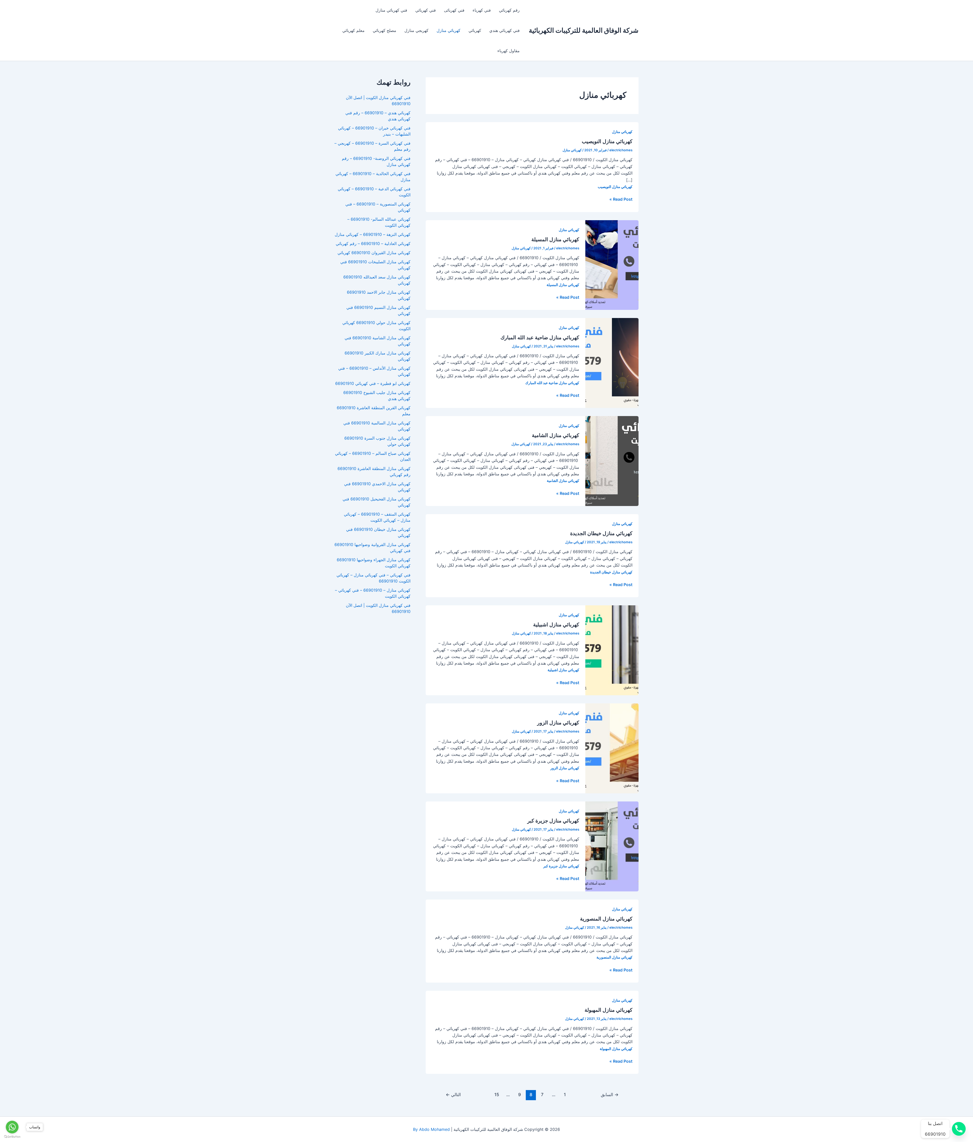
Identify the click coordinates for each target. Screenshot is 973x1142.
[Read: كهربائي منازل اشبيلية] (612, 649)
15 (496, 1094)
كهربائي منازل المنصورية (606, 919)
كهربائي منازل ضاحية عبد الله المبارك (539, 337)
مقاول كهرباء (508, 50)
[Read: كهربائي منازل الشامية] (612, 460)
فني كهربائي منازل (391, 10)
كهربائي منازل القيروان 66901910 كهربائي (374, 252)
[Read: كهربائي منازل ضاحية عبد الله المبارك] (612, 362)
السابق (610, 1094)
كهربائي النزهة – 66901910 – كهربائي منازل (372, 234)
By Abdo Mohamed (431, 1129)
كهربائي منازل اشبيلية (556, 625)
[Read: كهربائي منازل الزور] (612, 748)
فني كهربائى (454, 10)
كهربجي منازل (416, 30)
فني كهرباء (482, 10)
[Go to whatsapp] (12, 1127)
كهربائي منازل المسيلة (555, 239)
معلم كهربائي (353, 30)
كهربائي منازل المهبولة (608, 1010)
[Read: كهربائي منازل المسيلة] (612, 264)
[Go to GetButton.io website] (12, 1136)
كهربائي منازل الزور (558, 723)
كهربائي (475, 30)
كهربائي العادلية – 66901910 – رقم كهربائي (373, 243)
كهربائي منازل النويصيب (607, 141)
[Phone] (959, 1129)
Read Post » (620, 199)
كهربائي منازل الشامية (555, 435)
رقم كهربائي (509, 10)
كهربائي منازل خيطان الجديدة (601, 533)
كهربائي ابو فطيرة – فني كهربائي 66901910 (372, 383)
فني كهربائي (425, 10)
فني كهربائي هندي (504, 30)
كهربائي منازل (448, 30)
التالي (453, 1094)
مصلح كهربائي (384, 30)
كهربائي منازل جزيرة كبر (553, 821)
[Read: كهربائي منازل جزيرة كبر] (612, 846)
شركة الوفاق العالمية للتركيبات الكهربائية (584, 30)
